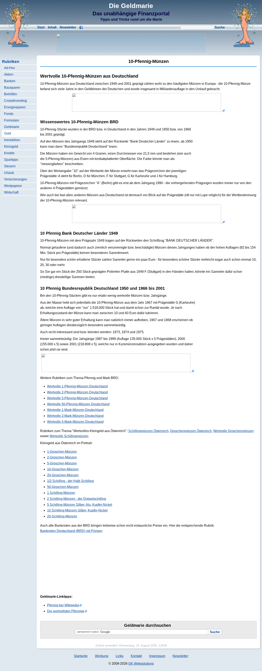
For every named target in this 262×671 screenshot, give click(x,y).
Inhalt (52, 27)
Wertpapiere (13, 186)
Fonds (8, 113)
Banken (9, 81)
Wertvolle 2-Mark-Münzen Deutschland (75, 416)
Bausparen (12, 87)
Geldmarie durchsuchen (147, 625)
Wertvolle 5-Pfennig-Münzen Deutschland (77, 398)
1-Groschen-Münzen (62, 451)
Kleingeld (11, 146)
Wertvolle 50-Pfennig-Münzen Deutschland (78, 404)
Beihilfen (10, 94)
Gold (7, 133)
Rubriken (10, 61)
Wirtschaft (11, 192)
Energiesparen (15, 107)
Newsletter (68, 27)
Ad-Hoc (9, 68)
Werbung (101, 656)
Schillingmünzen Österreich (148, 431)
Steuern (10, 166)
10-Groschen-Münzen (63, 469)
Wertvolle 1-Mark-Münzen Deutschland (75, 410)
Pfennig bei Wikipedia (63, 605)
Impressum (157, 656)
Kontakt (136, 656)
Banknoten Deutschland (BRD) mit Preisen (71, 531)
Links (119, 656)
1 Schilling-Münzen (61, 492)
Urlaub (9, 172)
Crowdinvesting (15, 100)
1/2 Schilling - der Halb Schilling (70, 481)
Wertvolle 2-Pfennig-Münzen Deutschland (77, 392)
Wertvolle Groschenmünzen (233, 431)
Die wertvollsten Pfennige (65, 611)
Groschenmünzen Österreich (191, 431)
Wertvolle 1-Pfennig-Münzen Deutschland (77, 386)
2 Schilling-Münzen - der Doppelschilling (76, 498)
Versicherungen (15, 179)
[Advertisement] (226, 144)
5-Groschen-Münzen (62, 463)
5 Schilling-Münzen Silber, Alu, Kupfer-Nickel (79, 504)
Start (41, 27)
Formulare (11, 120)
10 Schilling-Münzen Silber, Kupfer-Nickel (77, 510)
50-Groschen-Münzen (63, 487)
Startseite (81, 656)
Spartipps (11, 159)
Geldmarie (11, 127)
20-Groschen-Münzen (63, 475)
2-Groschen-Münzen (62, 457)
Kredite (9, 153)
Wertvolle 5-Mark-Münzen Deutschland (75, 421)
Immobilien (12, 140)
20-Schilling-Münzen (62, 516)
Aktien (8, 74)
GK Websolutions (141, 663)
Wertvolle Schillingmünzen (69, 436)
